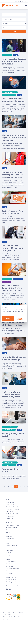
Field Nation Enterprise (12, 507)
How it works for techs (12, 525)
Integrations (9, 511)
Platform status (10, 571)
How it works (10, 502)
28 (24, 486)
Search (14, 31)
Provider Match (10, 516)
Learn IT (8, 552)
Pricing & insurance (11, 527)
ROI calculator (10, 541)
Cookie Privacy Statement (15, 311)
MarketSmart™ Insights (12, 514)
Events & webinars (11, 545)
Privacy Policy (12, 616)
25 (12, 486)
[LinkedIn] (7, 589)
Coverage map (10, 538)
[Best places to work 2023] (13, 596)
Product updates (11, 561)
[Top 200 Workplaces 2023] (19, 597)
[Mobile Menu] (25, 5)
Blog (7, 543)
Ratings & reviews (11, 555)
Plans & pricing (10, 504)
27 (20, 486)
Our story (9, 564)
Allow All (8, 318)
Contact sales (10, 518)
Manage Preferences (19, 318)
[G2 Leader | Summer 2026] (8, 597)
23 (4, 486)
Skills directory (10, 529)
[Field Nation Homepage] (11, 5)
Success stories (10, 548)
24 (8, 486)
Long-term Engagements (13, 509)
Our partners (10, 566)
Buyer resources (11, 550)
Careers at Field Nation (12, 568)
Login (25, 1)
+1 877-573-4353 (11, 580)
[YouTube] (9, 589)
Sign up (8, 532)
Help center (18, 1)
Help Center (9, 573)
